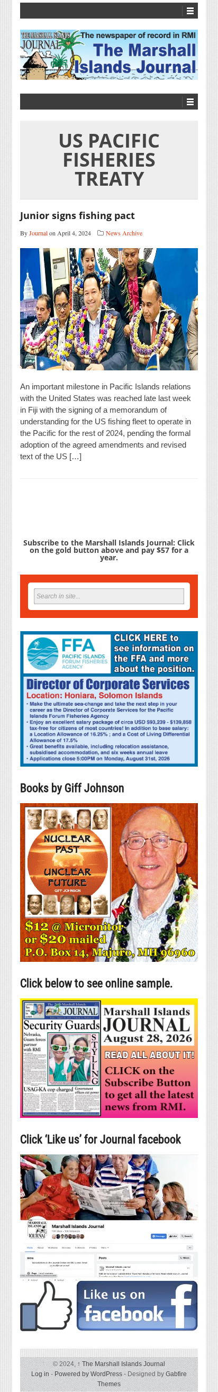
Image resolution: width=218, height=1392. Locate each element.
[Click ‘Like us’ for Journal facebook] (109, 1242)
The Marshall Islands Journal (121, 1364)
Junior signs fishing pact (77, 215)
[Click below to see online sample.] (109, 1057)
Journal (38, 233)
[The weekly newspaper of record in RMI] (109, 55)
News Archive (124, 233)
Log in (40, 1374)
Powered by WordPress (88, 1374)
